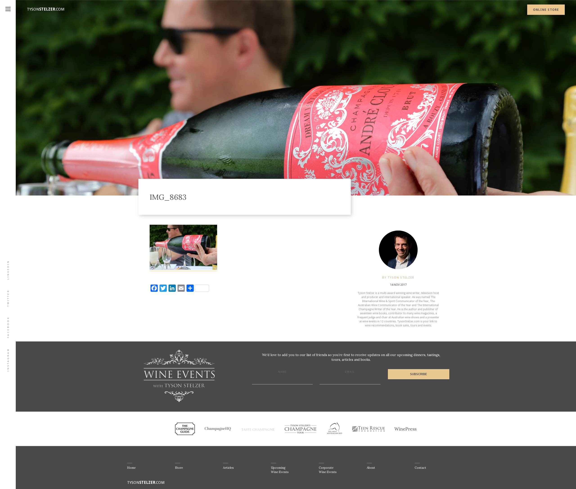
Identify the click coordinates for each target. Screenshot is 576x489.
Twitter (8, 298)
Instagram (8, 359)
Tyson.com (45, 9)
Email (350, 371)
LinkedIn (8, 270)
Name (282, 371)
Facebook (8, 327)
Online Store (546, 9)
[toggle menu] (8, 4)
